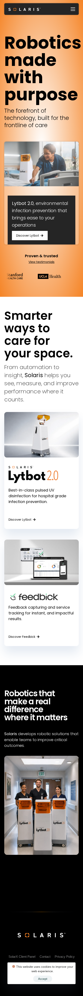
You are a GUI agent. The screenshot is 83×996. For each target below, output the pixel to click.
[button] (30, 235)
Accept (42, 978)
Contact (45, 956)
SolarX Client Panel (22, 956)
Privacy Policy (65, 956)
